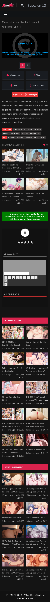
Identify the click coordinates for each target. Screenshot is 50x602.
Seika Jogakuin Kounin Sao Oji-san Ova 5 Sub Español (12, 492)
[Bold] (6, 277)
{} (6, 281)
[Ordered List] (21, 277)
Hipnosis (28, 137)
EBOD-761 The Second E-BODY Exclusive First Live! (12, 452)
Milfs (36, 137)
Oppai (42, 137)
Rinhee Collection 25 (35, 449)
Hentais (25, 133)
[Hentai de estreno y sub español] (8, 5)
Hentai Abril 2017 (34, 130)
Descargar (32, 94)
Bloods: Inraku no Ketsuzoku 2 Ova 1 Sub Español (12, 168)
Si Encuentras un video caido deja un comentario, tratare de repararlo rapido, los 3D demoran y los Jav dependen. (25, 216)
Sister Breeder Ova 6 (11, 517)
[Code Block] (32, 277)
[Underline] (13, 277)
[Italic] (9, 277)
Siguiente (17, 94)
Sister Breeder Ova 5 (35, 517)
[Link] (36, 277)
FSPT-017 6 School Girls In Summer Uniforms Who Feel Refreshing (13, 426)
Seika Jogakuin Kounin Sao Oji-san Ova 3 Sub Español (12, 573)
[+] (6, 284)
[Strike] (17, 277)
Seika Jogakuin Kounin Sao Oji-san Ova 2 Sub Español (36, 573)
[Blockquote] (28, 277)
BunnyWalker (19, 130)
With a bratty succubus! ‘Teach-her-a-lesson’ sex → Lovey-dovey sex (37, 371)
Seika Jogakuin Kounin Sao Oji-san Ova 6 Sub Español (36, 492)
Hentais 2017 (35, 133)
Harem (20, 137)
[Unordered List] (24, 277)
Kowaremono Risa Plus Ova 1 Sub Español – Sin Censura (12, 196)
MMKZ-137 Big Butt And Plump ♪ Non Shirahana (35, 426)
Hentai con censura (11, 133)
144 (19, 27)
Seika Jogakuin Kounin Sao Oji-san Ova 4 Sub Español (36, 544)
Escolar (11, 137)
